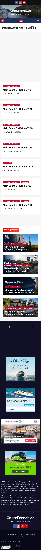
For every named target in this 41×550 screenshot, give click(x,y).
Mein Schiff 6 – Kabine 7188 (18, 109)
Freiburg (31, 308)
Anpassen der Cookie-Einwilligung (10, 545)
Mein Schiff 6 (15, 86)
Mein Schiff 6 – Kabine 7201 (18, 185)
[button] (38, 21)
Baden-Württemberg (11, 308)
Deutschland (22, 308)
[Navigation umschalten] (21, 21)
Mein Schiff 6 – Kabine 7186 (18, 205)
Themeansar (20, 536)
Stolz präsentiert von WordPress (14, 534)
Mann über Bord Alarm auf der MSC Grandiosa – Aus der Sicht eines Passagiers (20, 292)
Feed (7, 244)
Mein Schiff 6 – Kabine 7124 (17, 147)
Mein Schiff (7, 86)
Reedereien (25, 182)
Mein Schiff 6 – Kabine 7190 (18, 128)
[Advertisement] (20, 53)
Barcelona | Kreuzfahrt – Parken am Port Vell (18, 269)
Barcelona (8, 265)
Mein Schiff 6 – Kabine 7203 (18, 166)
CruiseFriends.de (20, 10)
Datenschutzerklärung (7, 541)
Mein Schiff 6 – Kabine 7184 (18, 90)
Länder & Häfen (23, 244)
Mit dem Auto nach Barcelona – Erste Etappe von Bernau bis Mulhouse (20, 314)
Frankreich (14, 244)
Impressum (18, 541)
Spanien (27, 265)
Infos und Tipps (18, 265)
